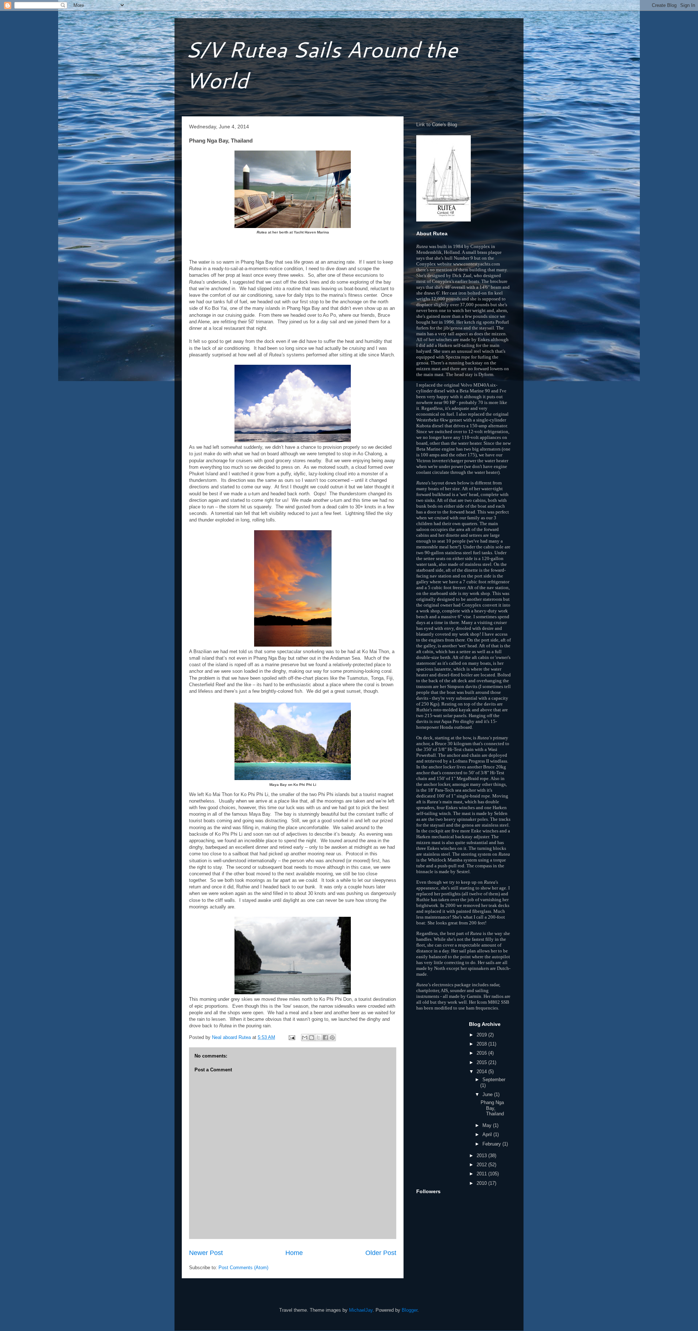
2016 (482, 1053)
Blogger (409, 1310)
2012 (482, 1164)
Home (294, 1252)
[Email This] (304, 1037)
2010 (482, 1183)
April (487, 1134)
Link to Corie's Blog (436, 124)
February (492, 1144)
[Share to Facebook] (325, 1037)
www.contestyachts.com (476, 264)
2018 (482, 1044)
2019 (482, 1035)
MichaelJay (361, 1310)
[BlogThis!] (311, 1037)
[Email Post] (291, 1037)
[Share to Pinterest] (332, 1037)
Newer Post (206, 1252)
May (487, 1125)
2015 (482, 1062)
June (488, 1094)
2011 (482, 1173)
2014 (482, 1071)
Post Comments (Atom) (243, 1267)
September (493, 1079)
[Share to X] (318, 1037)
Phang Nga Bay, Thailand (492, 1108)
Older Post (380, 1252)
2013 (482, 1155)
